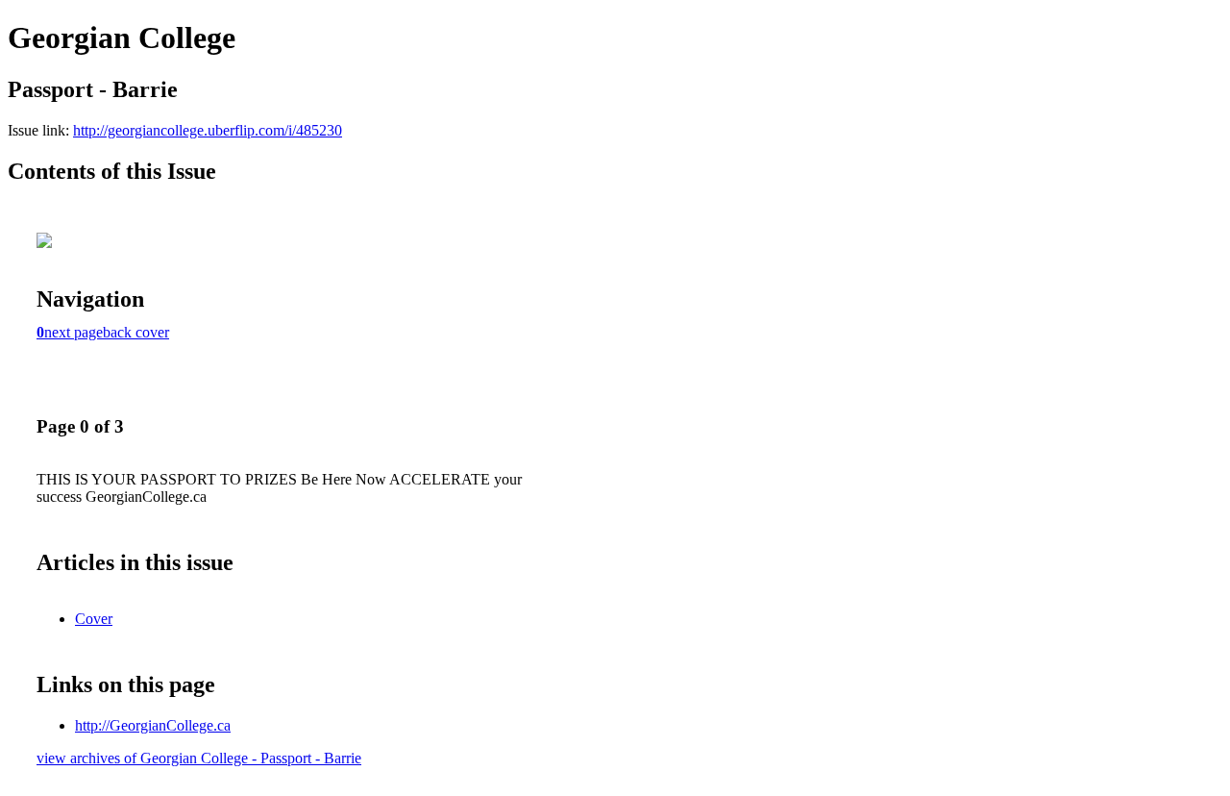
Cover (93, 618)
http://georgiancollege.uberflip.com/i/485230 (207, 130)
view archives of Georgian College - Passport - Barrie (199, 758)
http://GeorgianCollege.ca (153, 725)
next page (73, 332)
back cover (136, 332)
